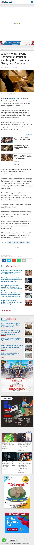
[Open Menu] (32, 2)
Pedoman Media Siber (20, 541)
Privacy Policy (28, 539)
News (28, 242)
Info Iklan (21, 539)
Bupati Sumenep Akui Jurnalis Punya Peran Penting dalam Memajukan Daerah (10, 325)
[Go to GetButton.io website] (4, 543)
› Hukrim (7, 49)
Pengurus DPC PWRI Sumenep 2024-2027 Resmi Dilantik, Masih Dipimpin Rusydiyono (11, 332)
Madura (22, 242)
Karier (16, 539)
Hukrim (10, 242)
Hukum (16, 242)
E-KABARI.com (14, 98)
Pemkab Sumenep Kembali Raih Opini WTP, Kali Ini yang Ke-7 (11, 339)
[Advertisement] (17, 24)
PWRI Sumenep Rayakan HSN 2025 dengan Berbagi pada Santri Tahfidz (12, 347)
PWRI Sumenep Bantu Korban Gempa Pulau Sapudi (10, 354)
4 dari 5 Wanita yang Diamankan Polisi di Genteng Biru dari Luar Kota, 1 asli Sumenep (15, 58)
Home (2, 49)
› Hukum (11, 49)
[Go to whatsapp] (4, 540)
